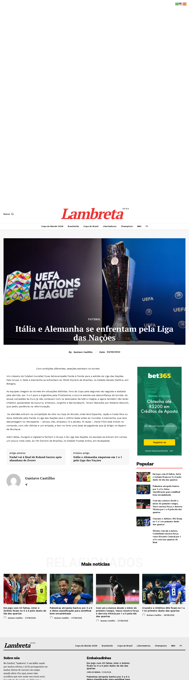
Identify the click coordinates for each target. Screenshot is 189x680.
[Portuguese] (177, 4)
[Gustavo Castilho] (13, 481)
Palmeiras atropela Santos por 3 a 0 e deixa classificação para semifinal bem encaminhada (166, 490)
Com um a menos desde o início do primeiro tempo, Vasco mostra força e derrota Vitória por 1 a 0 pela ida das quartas (167, 506)
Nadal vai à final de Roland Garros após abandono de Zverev (35, 459)
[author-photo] (5, 617)
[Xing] (26, 484)
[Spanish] (185, 4)
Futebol (94, 319)
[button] (9, 214)
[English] (181, 4)
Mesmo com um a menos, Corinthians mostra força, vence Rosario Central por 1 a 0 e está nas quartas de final (167, 536)
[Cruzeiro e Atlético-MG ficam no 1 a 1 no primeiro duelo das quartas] (143, 521)
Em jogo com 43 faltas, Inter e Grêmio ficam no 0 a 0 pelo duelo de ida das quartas (167, 477)
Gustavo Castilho (83, 352)
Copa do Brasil (94, 672)
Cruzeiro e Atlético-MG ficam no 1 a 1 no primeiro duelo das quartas (167, 521)
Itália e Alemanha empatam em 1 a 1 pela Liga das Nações (97, 459)
